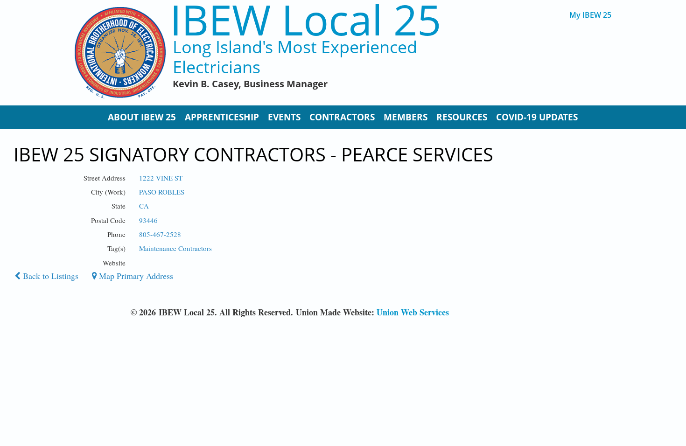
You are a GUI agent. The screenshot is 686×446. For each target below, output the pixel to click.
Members (405, 117)
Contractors (342, 117)
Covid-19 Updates (537, 117)
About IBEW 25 (142, 117)
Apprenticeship (222, 117)
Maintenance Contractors (175, 248)
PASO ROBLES (161, 191)
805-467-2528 (160, 234)
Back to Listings (49, 275)
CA (144, 205)
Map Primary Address (135, 275)
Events (284, 117)
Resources (461, 117)
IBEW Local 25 (305, 19)
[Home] (120, 52)
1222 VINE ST (160, 177)
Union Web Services (413, 312)
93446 (148, 220)
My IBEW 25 (590, 15)
